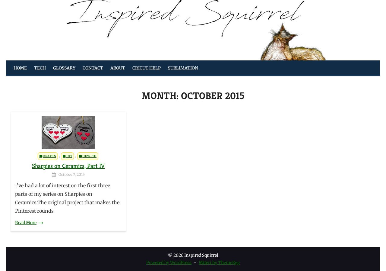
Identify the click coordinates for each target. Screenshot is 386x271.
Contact (93, 68)
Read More (25, 222)
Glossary (64, 68)
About (117, 68)
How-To (89, 156)
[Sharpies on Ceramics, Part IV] (68, 132)
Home (20, 68)
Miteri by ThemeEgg (219, 262)
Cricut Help (146, 68)
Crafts (49, 156)
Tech (40, 68)
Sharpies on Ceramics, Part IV (68, 166)
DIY (69, 156)
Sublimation (183, 68)
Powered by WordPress (168, 262)
